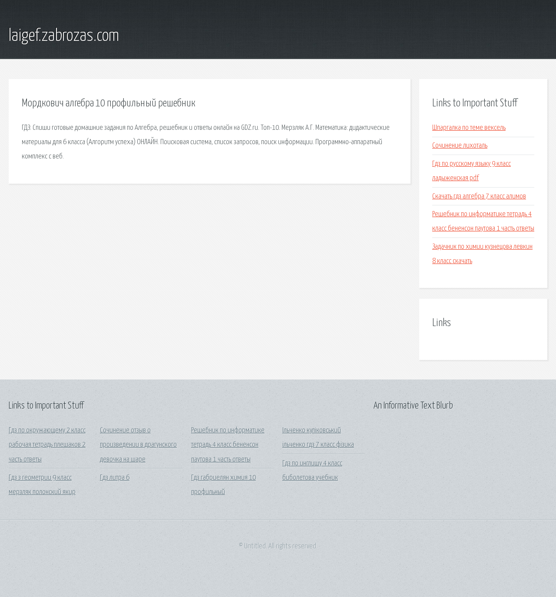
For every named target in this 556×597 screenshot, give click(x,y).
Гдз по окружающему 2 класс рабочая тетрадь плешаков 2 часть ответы (47, 445)
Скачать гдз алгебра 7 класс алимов (479, 196)
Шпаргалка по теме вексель (469, 128)
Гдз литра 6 (114, 478)
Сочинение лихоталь (459, 145)
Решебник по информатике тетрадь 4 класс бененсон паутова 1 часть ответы (228, 445)
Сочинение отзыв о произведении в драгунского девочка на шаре (138, 445)
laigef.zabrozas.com (64, 36)
